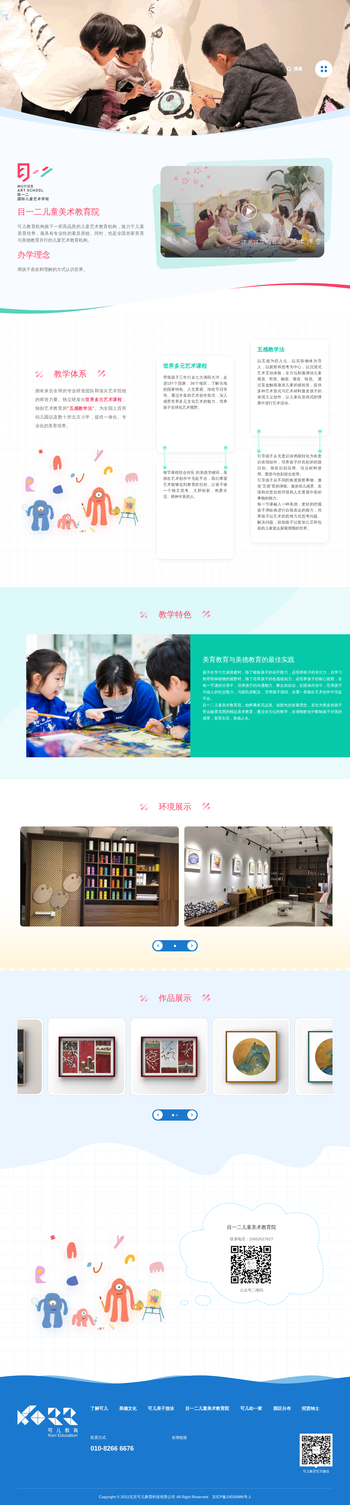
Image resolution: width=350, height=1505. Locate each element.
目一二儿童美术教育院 (207, 1408)
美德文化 (128, 1408)
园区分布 (282, 1408)
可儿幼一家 (251, 1408)
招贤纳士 (310, 1408)
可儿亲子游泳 (161, 1408)
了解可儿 (99, 1408)
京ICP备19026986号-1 (231, 1497)
